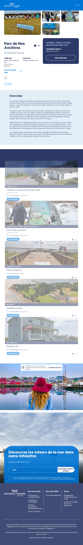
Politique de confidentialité (34, 496)
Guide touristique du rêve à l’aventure (71, 504)
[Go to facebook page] (5, 79)
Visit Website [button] (61, 57)
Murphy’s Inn (12, 346)
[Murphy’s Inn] (41, 329)
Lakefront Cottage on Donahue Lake (23, 189)
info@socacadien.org (30, 60)
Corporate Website (53, 495)
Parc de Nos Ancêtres (16, 230)
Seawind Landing (14, 308)
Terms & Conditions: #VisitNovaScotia (35, 507)
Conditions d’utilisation (32, 501)
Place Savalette (14, 270)
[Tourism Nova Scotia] (12, 4)
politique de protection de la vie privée (63, 479)
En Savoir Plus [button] (13, 199)
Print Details (8, 84)
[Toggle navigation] (78, 5)
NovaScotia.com (36, 538)
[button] (75, 5)
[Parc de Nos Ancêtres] (22, 22)
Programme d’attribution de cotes (70, 497)
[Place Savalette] (41, 253)
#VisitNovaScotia (55, 367)
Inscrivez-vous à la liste (65, 469)
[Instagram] (23, 369)
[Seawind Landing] (41, 291)
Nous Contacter (34, 511)
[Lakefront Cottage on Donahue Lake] (41, 173)
